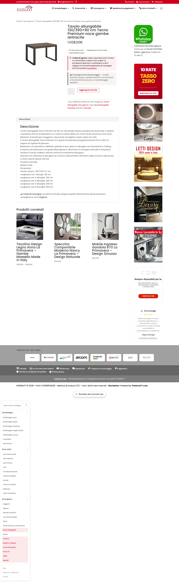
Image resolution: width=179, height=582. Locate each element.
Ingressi (6, 508)
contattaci (92, 68)
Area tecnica (7, 443)
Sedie (5, 556)
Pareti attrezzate (9, 547)
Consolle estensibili (10, 517)
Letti (4, 467)
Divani (5, 534)
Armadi (5, 480)
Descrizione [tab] (24, 119)
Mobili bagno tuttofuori (11, 426)
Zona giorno (28, 21)
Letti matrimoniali (9, 454)
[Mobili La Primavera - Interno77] (65, 357)
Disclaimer (113, 385)
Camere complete (9, 476)
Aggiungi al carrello (88, 90)
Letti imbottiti (8, 458)
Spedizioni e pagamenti (11, 572)
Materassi (6, 489)
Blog (4, 568)
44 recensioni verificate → (148, 338)
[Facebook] (76, 2)
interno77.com (140, 385)
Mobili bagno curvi (9, 417)
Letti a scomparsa (9, 493)
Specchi (6, 560)
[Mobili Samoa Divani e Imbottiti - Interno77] (130, 357)
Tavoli (5, 521)
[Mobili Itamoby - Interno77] (32, 357)
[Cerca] (26, 404)
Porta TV (6, 552)
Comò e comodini (9, 484)
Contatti (5, 577)
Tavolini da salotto (9, 512)
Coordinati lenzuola (10, 471)
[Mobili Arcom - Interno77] (81, 357)
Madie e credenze (9, 543)
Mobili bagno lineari (10, 422)
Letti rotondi (7, 463)
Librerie (6, 538)
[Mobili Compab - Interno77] (48, 357)
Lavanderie (7, 439)
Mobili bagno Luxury (10, 435)
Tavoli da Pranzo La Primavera (14, 526)
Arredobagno (15, 412)
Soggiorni (6, 504)
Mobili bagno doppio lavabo (13, 430)
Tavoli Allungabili (9, 530)
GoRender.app (60, 379)
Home (19, 21)
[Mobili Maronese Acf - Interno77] (97, 357)
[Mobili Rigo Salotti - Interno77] (114, 357)
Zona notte (15, 449)
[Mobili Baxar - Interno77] (146, 357)
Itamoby (87, 108)
